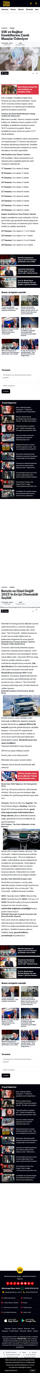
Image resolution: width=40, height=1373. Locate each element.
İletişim (34, 1352)
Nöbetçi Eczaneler (9, 1298)
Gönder (6, 391)
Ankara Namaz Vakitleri (11, 1302)
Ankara (35, 1331)
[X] (11, 1283)
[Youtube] (25, 1283)
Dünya (13, 9)
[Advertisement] (20, 521)
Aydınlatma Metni (29, 1357)
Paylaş (6, 73)
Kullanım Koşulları (12, 1357)
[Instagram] (14, 1283)
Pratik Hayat (14, 1331)
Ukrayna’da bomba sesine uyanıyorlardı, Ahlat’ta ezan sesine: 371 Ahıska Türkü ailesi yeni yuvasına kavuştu (29, 310)
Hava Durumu (27, 1298)
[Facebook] (7, 1283)
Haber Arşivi (27, 1312)
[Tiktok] (28, 1283)
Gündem (4, 9)
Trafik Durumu (27, 1307)
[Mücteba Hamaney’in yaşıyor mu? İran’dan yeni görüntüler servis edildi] (10, 344)
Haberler (4, 28)
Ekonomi (29, 9)
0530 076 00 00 (31, 1288)
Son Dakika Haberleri (9, 1312)
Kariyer (25, 1302)
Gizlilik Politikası (10, 1352)
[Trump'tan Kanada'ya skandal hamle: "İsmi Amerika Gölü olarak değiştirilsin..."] (29, 344)
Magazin (5, 1331)
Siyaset (21, 9)
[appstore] (11, 1321)
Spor (37, 9)
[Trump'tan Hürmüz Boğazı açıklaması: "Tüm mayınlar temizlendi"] (10, 300)
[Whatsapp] (32, 1283)
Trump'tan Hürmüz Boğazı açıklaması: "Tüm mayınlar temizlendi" (10, 309)
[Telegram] (21, 1283)
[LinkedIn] (18, 1283)
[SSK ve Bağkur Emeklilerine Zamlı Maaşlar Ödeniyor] (20, 59)
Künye (24, 1352)
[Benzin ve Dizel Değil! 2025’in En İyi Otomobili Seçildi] (20, 607)
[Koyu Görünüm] (31, 3)
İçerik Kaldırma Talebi (13, 1354)
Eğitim (29, 1331)
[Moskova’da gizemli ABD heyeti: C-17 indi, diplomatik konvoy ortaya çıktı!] (10, 322)
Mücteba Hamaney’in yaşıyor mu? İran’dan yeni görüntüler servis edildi (10, 352)
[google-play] (28, 1321)
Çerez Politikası (31, 1354)
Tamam (32, 1370)
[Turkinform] (6, 3)
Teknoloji (23, 1331)
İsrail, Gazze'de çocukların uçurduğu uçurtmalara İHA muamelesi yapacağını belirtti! (28, 332)
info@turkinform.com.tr (13, 1292)
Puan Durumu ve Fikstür (10, 1307)
